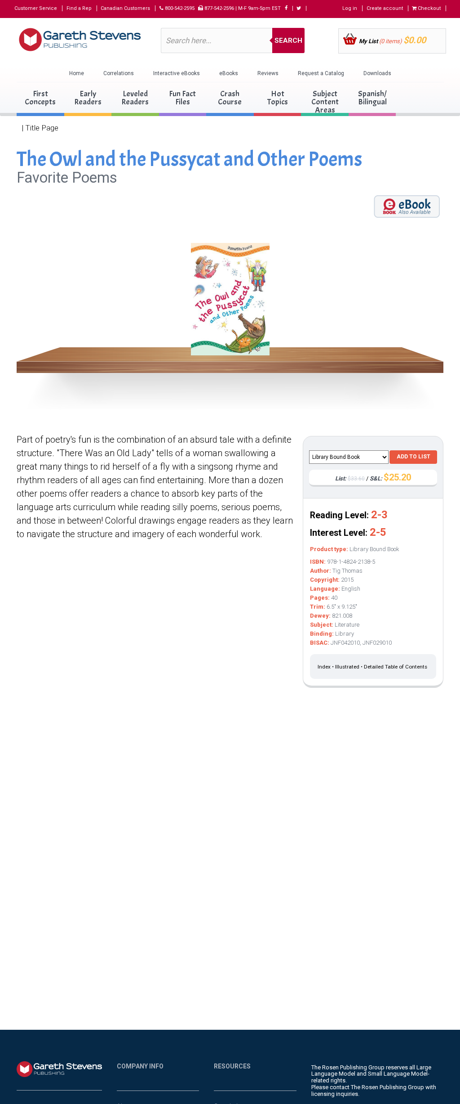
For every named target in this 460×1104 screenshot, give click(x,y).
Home (76, 73)
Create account (385, 8)
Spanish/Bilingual (372, 98)
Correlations (118, 73)
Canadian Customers (125, 8)
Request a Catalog (321, 73)
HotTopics (277, 98)
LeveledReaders (135, 98)
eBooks (228, 73)
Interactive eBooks (176, 73)
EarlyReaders (88, 98)
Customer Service (35, 8)
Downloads (377, 73)
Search (288, 40)
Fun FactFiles (182, 98)
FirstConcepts (40, 98)
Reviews (268, 73)
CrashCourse (230, 98)
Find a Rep (79, 8)
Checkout (428, 8)
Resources (232, 1066)
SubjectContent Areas (325, 102)
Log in (349, 8)
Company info (140, 1066)
